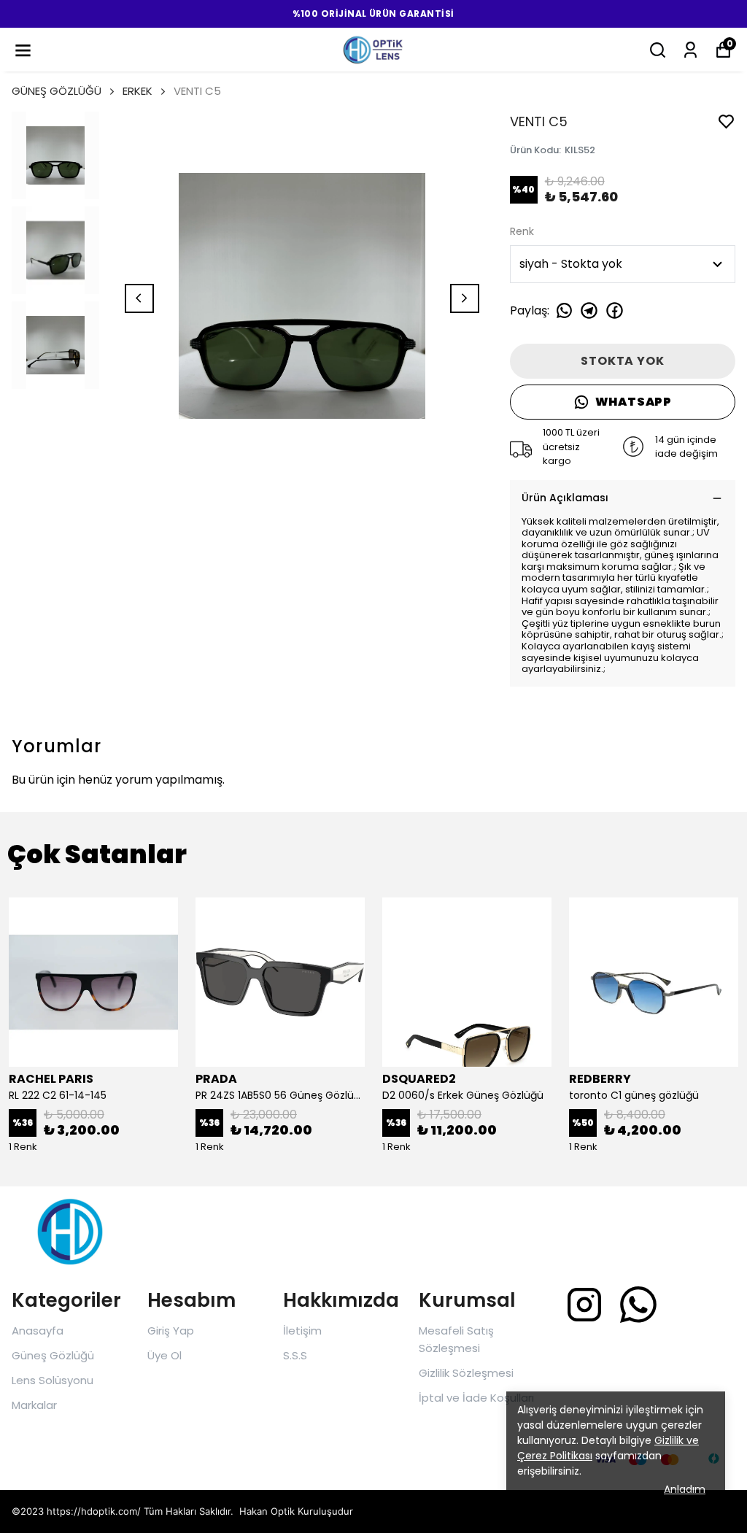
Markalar (34, 1405)
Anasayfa (37, 1330)
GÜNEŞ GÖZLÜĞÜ (56, 91)
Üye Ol (164, 1355)
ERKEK (137, 91)
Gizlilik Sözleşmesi (466, 1373)
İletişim (302, 1330)
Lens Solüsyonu (52, 1380)
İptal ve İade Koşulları (476, 1397)
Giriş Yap (170, 1330)
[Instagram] (584, 1304)
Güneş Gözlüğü (53, 1355)
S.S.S (295, 1355)
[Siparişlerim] (690, 50)
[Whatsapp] (638, 1304)
